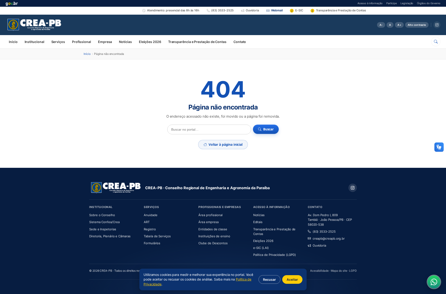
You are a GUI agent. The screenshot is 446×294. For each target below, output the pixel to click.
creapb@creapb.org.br (329, 238)
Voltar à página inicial (226, 144)
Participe (391, 3)
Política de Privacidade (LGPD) (274, 255)
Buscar (268, 129)
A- (381, 24)
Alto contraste (417, 24)
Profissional (81, 42)
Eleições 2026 (150, 42)
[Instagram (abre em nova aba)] (436, 24)
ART (160, 222)
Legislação (406, 3)
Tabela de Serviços (157, 236)
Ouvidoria (319, 245)
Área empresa (208, 222)
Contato (239, 42)
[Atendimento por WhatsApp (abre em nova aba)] (433, 281)
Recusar (269, 279)
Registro (150, 229)
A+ (399, 24)
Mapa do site (339, 270)
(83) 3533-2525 (324, 231)
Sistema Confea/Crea (113, 222)
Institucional (34, 42)
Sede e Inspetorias (102, 229)
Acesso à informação (369, 3)
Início (13, 42)
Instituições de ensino (214, 236)
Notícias (125, 42)
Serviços (58, 42)
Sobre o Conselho (113, 215)
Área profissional (210, 215)
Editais (257, 222)
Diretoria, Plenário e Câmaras (113, 236)
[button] (439, 147)
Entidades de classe (212, 229)
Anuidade (164, 215)
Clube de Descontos (213, 243)
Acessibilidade (319, 270)
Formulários (152, 243)
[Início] (34, 24)
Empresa (105, 42)
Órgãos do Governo (428, 3)
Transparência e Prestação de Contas (197, 42)
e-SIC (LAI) (261, 248)
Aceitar (292, 279)
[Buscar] (435, 41)
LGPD (353, 270)
